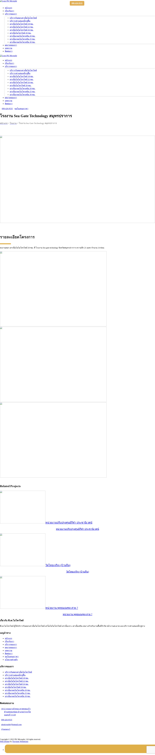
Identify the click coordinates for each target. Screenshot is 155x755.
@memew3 (5, 729)
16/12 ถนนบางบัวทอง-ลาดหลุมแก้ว (16, 712)
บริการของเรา (11, 14)
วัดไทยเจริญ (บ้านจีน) (57, 565)
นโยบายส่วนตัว (11, 660)
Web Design (4, 741)
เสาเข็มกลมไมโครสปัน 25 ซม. (22, 39)
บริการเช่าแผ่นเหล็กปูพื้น (20, 21)
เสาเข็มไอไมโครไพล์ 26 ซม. (21, 30)
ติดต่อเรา (8, 51)
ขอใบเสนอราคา (21, 109)
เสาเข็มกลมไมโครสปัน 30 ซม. (22, 42)
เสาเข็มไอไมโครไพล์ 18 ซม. (21, 24)
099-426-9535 (77, 3)
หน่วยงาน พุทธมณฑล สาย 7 (61, 607)
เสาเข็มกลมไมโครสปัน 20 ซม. (22, 36)
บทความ (8, 48)
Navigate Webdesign (20, 741)
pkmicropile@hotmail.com (11, 724)
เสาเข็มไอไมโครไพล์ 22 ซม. (21, 27)
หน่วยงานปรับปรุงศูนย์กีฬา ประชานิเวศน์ (68, 522)
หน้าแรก (8, 8)
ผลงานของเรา (11, 45)
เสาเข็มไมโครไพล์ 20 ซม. (20, 33)
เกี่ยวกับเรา (9, 11)
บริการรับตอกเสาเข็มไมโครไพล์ (23, 18)
